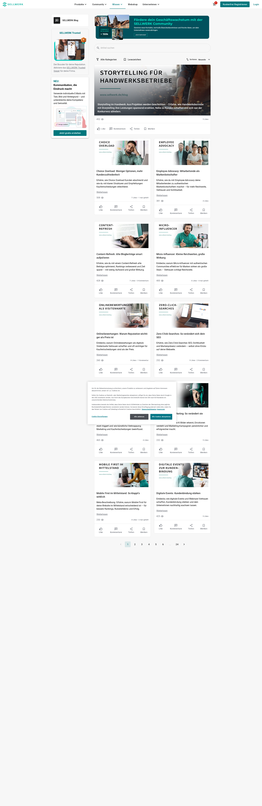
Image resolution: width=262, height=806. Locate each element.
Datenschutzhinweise (149, 409)
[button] (98, 48)
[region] (132, 403)
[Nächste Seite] (184, 544)
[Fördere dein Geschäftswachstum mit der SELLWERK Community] (152, 27)
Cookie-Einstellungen (100, 416)
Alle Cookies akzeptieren (161, 417)
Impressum (161, 409)
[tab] (81, 4)
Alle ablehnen (139, 417)
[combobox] (204, 59)
